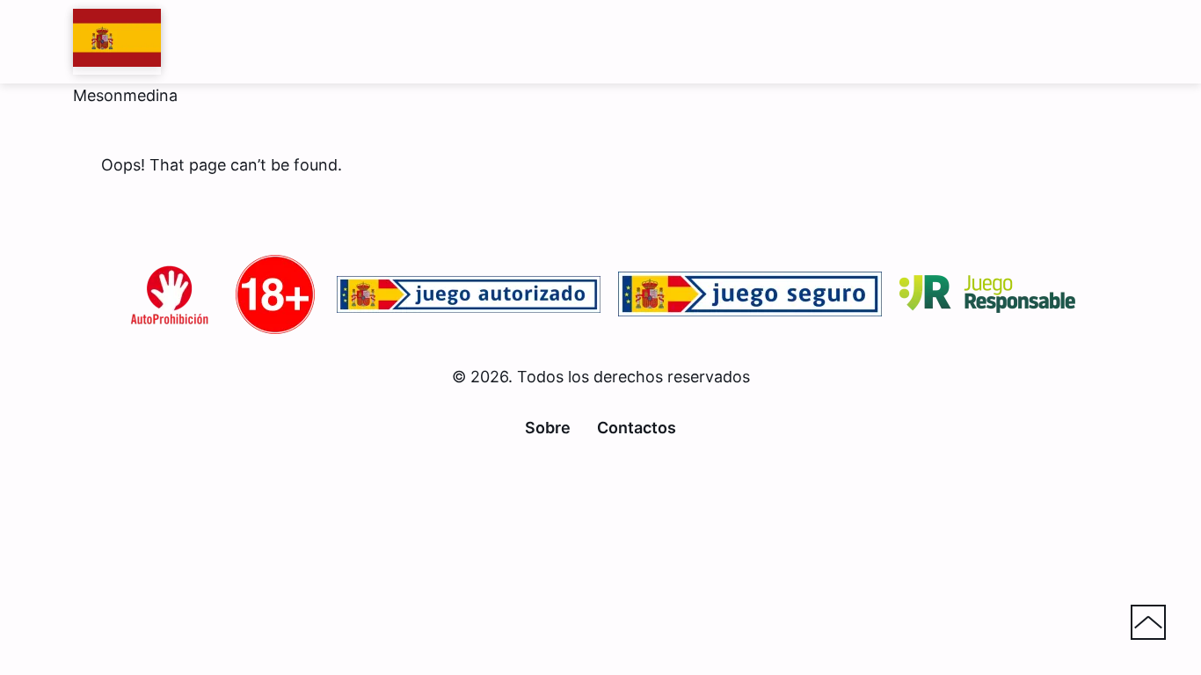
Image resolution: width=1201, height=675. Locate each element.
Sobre (548, 427)
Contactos (636, 427)
